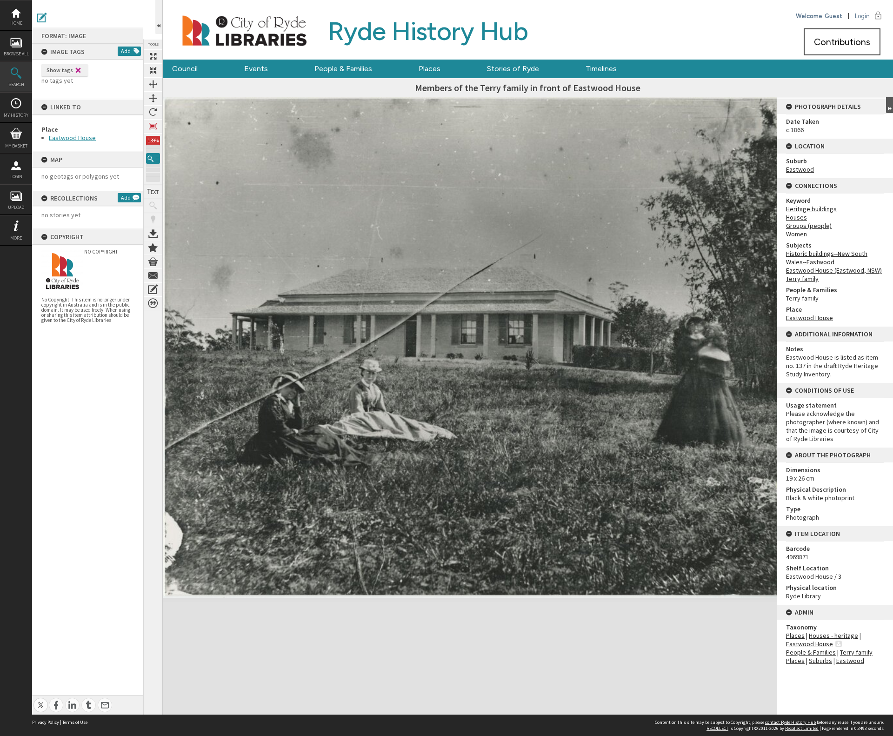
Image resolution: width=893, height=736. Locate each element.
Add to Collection (153, 247)
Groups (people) (809, 225)
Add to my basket (153, 261)
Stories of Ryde (513, 68)
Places (429, 68)
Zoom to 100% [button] (153, 126)
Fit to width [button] (153, 84)
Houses (796, 217)
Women (796, 234)
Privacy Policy (45, 722)
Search (16, 84)
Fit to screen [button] (153, 70)
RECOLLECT (717, 728)
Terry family (802, 278)
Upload (16, 207)
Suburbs (820, 660)
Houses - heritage (833, 635)
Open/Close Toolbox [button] (158, 17)
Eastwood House (72, 138)
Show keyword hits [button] (153, 206)
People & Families (343, 68)
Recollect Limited (802, 728)
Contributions (842, 41)
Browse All (16, 54)
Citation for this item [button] (153, 303)
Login (16, 177)
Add (126, 50)
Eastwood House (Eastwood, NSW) (834, 270)
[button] (153, 158)
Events (256, 68)
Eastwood (800, 169)
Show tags (60, 70)
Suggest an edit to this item (42, 18)
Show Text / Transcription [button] (153, 192)
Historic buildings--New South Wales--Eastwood (826, 257)
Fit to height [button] (153, 98)
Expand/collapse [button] (889, 105)
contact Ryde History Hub (790, 722)
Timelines (601, 68)
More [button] (16, 238)
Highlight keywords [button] (153, 220)
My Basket (16, 146)
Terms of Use (74, 722)
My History (16, 115)
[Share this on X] (40, 700)
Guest (833, 16)
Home (16, 23)
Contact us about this (153, 275)
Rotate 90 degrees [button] (153, 112)
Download (153, 234)
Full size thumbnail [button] (153, 56)
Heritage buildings (811, 209)
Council (185, 68)
